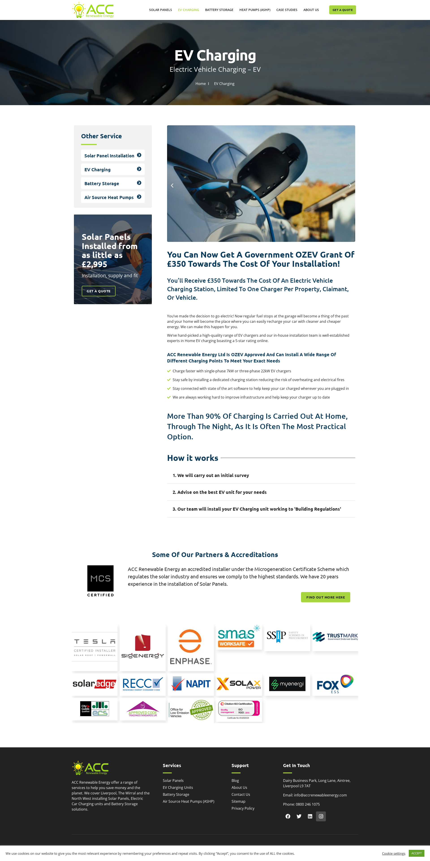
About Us (311, 10)
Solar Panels (160, 10)
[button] (172, 185)
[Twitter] (299, 816)
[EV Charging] (139, 169)
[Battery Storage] (139, 183)
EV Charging (188, 10)
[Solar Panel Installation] (139, 155)
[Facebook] (288, 816)
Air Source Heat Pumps (109, 197)
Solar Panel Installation (109, 155)
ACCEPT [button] (416, 853)
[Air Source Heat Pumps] (139, 197)
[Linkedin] (310, 816)
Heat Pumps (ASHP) (254, 10)
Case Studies (286, 10)
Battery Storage (219, 10)
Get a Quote (99, 291)
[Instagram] (321, 816)
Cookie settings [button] (393, 853)
